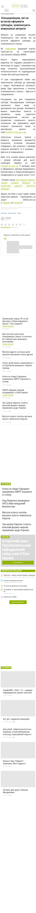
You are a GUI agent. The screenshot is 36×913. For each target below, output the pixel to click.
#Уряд (19, 213)
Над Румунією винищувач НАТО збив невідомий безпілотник (16, 503)
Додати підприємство (18, 602)
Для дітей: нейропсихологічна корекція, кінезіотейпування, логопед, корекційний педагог (17, 732)
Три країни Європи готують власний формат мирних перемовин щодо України (15, 405)
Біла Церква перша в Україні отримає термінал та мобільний (18, 183)
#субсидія (4, 213)
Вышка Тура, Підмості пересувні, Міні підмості (14, 762)
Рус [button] (6, 10)
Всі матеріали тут (18, 562)
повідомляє (10, 48)
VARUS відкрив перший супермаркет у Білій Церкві (15, 391)
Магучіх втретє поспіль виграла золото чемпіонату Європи (17, 417)
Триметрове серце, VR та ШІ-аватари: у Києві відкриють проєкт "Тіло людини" (15, 321)
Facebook (17, 202)
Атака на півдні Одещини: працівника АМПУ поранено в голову (16, 379)
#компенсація (12, 213)
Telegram (6, 202)
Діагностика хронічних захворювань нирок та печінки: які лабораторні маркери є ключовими (17, 338)
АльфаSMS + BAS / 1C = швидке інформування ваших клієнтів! (17, 691)
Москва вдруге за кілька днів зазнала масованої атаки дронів (17, 353)
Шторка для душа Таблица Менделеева (15, 791)
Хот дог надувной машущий (16, 719)
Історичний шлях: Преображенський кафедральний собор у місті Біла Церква (16, 549)
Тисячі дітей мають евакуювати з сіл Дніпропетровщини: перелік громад (18, 365)
